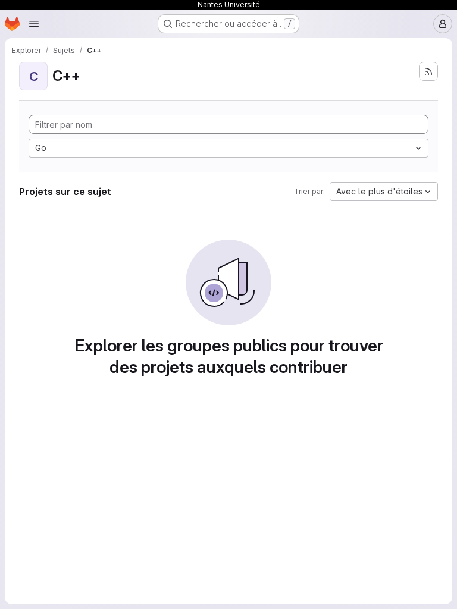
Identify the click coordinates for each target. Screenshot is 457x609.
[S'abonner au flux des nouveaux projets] (428, 71)
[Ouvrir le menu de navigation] (33, 23)
